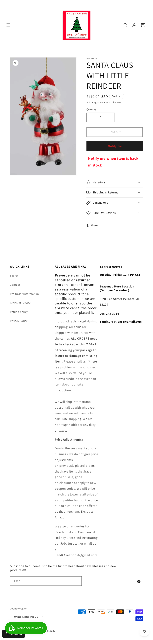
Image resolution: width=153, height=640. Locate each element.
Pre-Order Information (24, 294)
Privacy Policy (18, 321)
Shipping (91, 102)
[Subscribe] (77, 581)
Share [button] (94, 225)
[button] (8, 25)
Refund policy (19, 312)
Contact (15, 284)
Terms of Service (20, 303)
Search (14, 275)
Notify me (115, 146)
